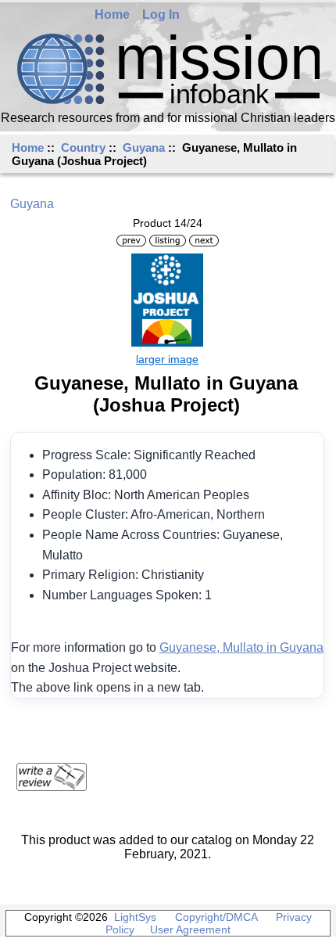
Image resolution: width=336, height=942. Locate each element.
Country (83, 147)
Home (112, 14)
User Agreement (190, 929)
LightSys (135, 917)
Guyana (144, 147)
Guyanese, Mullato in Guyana (241, 647)
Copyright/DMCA (216, 917)
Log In (161, 14)
